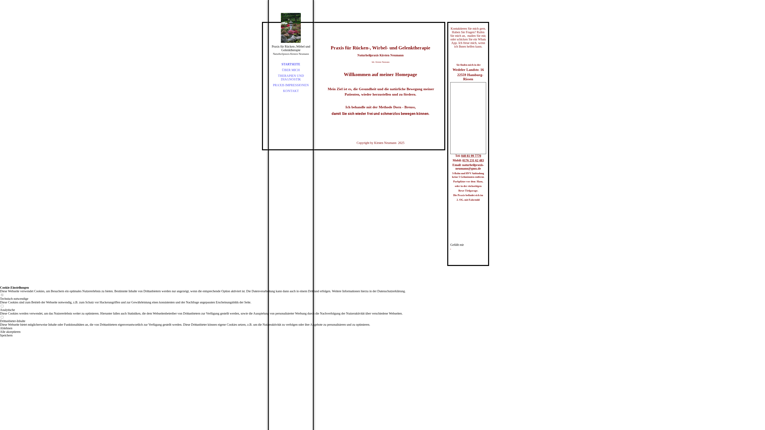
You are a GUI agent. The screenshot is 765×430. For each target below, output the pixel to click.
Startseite (290, 64)
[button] (203, 328)
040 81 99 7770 (471, 155)
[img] (291, 28)
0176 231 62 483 (473, 160)
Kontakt (291, 91)
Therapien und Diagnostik (291, 77)
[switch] (2, 295)
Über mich (291, 70)
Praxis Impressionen (291, 85)
